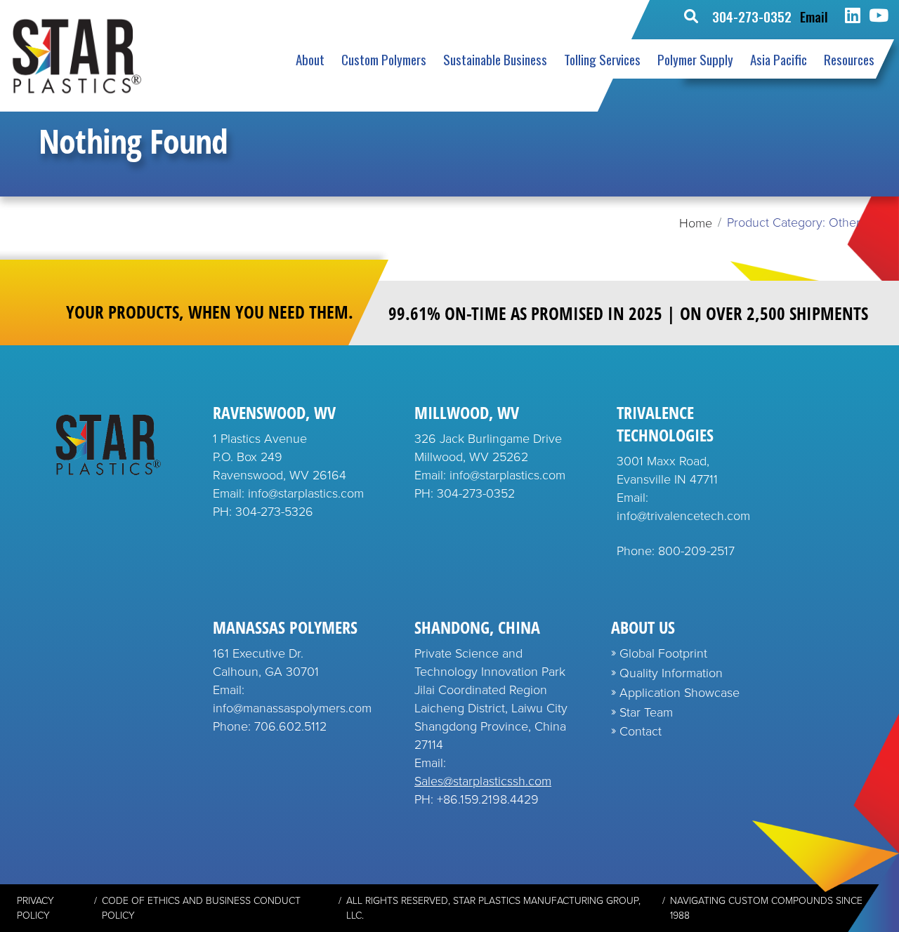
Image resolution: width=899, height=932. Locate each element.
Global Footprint (663, 653)
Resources (849, 59)
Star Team (646, 712)
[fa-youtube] (878, 16)
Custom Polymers (383, 59)
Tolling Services (602, 59)
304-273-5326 (274, 511)
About (310, 59)
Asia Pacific (778, 59)
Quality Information (671, 673)
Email (814, 16)
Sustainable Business (495, 59)
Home (695, 223)
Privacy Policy (35, 908)
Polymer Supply (695, 59)
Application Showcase (679, 693)
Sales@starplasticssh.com (482, 781)
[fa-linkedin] (852, 16)
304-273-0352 (752, 16)
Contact (640, 731)
